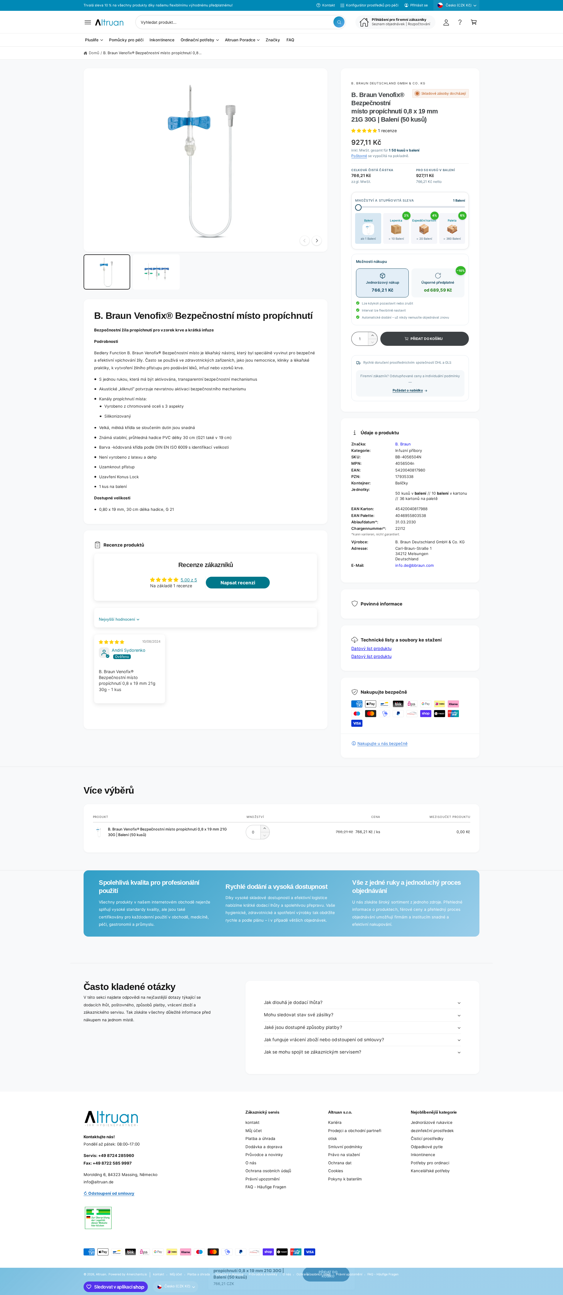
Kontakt (328, 5)
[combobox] (240, 22)
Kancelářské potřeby (430, 1170)
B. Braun (403, 444)
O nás (250, 1162)
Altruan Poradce (240, 40)
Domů (94, 53)
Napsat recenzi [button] (238, 583)
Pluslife (92, 40)
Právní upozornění (262, 1179)
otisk (332, 1138)
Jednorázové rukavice (431, 1122)
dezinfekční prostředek (432, 1130)
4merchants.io (136, 1274)
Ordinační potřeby (197, 40)
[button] (88, 22)
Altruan (101, 1274)
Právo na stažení (344, 1154)
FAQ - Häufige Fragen (265, 1187)
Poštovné (359, 156)
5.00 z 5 (189, 579)
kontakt (252, 1122)
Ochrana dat (340, 1162)
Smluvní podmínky (345, 1146)
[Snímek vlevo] (304, 240)
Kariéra (335, 1122)
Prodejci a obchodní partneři (354, 1130)
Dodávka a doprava (263, 1146)
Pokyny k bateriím (345, 1179)
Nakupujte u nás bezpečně (382, 743)
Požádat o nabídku (408, 390)
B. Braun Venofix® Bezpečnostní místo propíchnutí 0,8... (152, 53)
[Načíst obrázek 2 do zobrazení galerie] (156, 272)
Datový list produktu (371, 648)
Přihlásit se (419, 5)
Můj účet (253, 1130)
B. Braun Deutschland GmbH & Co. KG (388, 83)
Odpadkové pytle (427, 1146)
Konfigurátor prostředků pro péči (372, 5)
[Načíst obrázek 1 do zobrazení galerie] (107, 272)
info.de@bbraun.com (414, 565)
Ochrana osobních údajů (268, 1170)
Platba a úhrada (260, 1138)
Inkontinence (423, 1154)
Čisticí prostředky (427, 1138)
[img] (111, 641)
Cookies (335, 1170)
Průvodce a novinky (264, 1154)
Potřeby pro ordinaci (430, 1162)
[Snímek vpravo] (316, 240)
